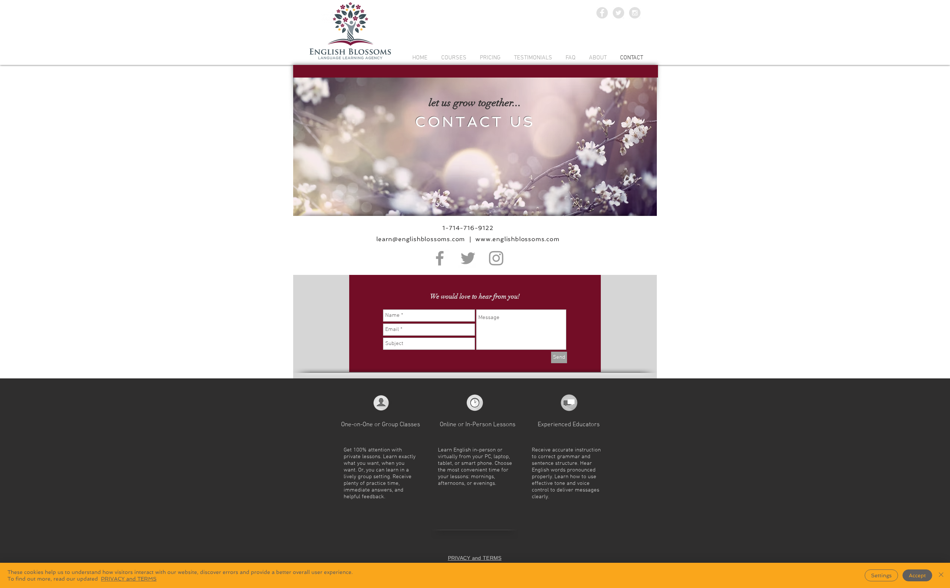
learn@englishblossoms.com (420, 239)
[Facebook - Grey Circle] (602, 13)
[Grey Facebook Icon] (439, 258)
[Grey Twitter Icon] (468, 258)
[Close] (941, 575)
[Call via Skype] (472, 545)
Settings (881, 575)
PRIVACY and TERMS (129, 579)
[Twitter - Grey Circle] (618, 13)
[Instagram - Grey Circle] (635, 13)
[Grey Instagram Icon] (496, 258)
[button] (353, 503)
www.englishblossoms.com (517, 239)
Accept (917, 575)
